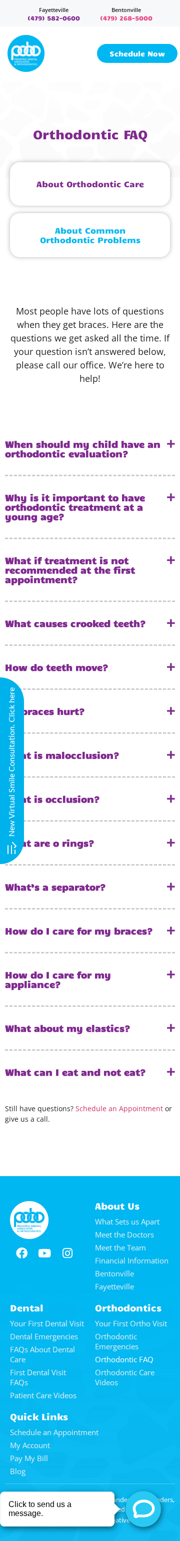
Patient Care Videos (43, 1395)
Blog (18, 1471)
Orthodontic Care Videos (124, 1377)
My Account (30, 1445)
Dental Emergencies (44, 1336)
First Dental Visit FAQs (38, 1377)
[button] (90, 449)
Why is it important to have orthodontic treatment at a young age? (75, 506)
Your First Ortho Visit (131, 1323)
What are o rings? (49, 843)
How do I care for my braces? (79, 930)
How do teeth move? (56, 667)
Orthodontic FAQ (124, 1359)
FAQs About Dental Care (42, 1354)
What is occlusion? (52, 799)
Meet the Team (120, 1247)
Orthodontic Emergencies (116, 1341)
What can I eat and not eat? (75, 1072)
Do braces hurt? (45, 711)
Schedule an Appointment (119, 1108)
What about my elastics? (67, 1028)
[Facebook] (21, 1252)
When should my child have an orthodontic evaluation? (82, 448)
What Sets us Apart (127, 1222)
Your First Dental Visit (47, 1323)
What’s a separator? (55, 887)
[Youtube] (44, 1252)
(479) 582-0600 (54, 18)
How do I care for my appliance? (58, 979)
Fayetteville (53, 9)
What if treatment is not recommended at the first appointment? (70, 569)
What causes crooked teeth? (75, 623)
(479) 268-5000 (126, 18)
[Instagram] (67, 1252)
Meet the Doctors (124, 1234)
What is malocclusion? (62, 755)
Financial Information (131, 1260)
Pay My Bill (29, 1458)
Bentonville (126, 9)
